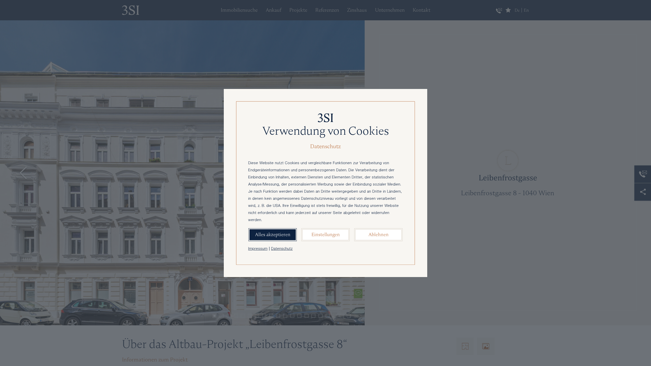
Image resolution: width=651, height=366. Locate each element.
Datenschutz (282, 249)
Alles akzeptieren (272, 234)
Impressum (258, 249)
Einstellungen (326, 234)
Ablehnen (378, 234)
